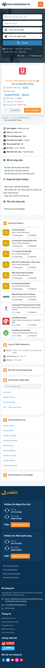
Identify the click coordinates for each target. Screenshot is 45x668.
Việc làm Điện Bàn (9, 450)
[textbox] (22, 30)
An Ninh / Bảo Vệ (9, 397)
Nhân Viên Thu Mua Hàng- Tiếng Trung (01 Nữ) (26, 262)
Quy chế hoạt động (8, 632)
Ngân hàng (22, 52)
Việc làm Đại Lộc (8, 445)
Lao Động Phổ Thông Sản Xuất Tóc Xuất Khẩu (26, 305)
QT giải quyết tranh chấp (10, 622)
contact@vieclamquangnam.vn (16, 605)
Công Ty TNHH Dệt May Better (21, 232)
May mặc (25, 95)
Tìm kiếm (24, 43)
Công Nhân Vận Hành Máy (21, 330)
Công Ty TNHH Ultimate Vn (21, 118)
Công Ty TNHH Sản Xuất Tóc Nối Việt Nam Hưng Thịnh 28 (26, 308)
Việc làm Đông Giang (10, 440)
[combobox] (22, 30)
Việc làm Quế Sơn (9, 460)
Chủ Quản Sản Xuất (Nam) (21, 283)
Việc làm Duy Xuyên (10, 455)
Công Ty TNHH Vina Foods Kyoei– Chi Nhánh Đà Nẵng (26, 321)
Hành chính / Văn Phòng (23, 49)
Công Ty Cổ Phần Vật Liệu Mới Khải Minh (24, 297)
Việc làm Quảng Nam (10, 566)
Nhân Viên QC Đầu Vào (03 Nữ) (22, 273)
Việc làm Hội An (8, 431)
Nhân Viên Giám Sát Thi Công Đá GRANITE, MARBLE (23, 294)
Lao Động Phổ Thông (11, 95)
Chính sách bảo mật (8, 618)
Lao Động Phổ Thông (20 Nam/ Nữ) (24, 240)
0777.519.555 (9, 608)
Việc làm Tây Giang (9, 435)
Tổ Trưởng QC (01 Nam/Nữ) (21, 251)
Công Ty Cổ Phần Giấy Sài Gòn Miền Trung (24, 333)
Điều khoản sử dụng (8, 629)
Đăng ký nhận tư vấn (20, 525)
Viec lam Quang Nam (10, 578)
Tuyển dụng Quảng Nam (12, 574)
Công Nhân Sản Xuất (19, 318)
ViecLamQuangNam (10, 570)
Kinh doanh (9, 49)
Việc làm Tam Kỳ (9, 426)
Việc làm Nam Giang (10, 465)
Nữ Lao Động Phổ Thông (22, 84)
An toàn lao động (9, 402)
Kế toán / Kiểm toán (10, 52)
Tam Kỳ (25, 88)
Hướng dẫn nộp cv (8, 625)
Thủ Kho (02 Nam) (18, 230)
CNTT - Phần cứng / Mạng (12, 407)
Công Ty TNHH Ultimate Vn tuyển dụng (21, 81)
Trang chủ (5, 118)
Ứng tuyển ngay (32, 110)
